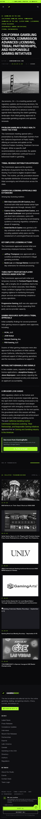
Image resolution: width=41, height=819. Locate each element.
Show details (9, 805)
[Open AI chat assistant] (36, 807)
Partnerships (6, 737)
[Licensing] (34, 21)
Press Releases (7, 724)
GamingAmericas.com (16, 61)
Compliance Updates (9, 727)
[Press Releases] (8, 24)
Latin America (6, 744)
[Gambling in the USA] (12, 16)
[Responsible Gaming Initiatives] (14, 26)
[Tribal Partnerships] (10, 29)
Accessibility (18, 794)
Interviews (5, 730)
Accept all (20, 808)
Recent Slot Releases (9, 734)
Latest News (6, 720)
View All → (35, 475)
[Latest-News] (24, 21)
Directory (5, 754)
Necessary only (20, 812)
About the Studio (8, 772)
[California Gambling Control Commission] (17, 18)
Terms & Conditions (20, 792)
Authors (4, 758)
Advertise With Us (11, 708)
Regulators (5, 761)
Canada (4, 747)
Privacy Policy (6, 792)
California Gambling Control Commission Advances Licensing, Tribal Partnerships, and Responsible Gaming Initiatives (20, 424)
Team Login (6, 782)
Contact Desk (6, 779)
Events (4, 775)
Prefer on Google (21, 449)
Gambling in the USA (9, 751)
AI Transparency (7, 794)
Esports (4, 741)
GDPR (29, 792)
